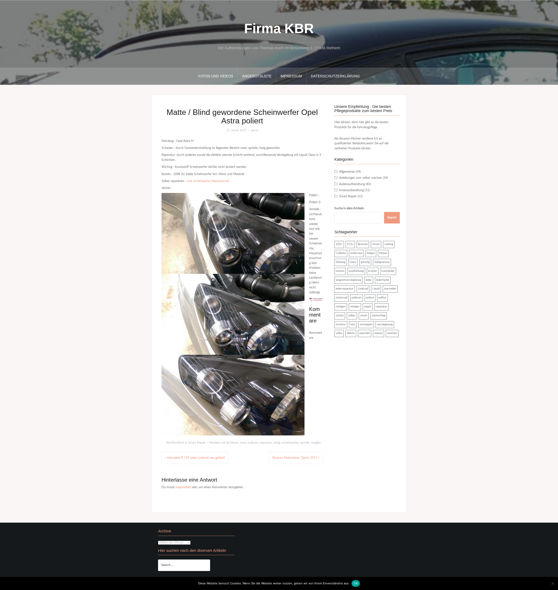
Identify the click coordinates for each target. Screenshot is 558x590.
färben (383, 253)
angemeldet (183, 487)
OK (356, 583)
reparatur (266, 442)
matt (243, 442)
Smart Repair (197, 442)
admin (254, 130)
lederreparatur (345, 288)
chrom (376, 244)
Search (391, 217)
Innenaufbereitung (351, 190)
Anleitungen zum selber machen (360, 177)
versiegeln (366, 324)
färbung (340, 262)
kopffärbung (356, 271)
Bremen (363, 244)
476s (350, 244)
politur (382, 297)
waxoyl (378, 333)
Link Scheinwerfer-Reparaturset (208, 181)
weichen (392, 333)
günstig (365, 262)
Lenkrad (363, 288)
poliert (370, 297)
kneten (340, 271)
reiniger (355, 306)
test (352, 324)
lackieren (232, 442)
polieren (253, 442)
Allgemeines (347, 171)
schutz (340, 315)
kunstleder (388, 271)
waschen (364, 333)
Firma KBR (279, 28)
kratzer (372, 271)
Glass (353, 262)
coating (388, 244)
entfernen (356, 253)
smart (363, 315)
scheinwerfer (290, 442)
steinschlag (378, 315)
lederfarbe (382, 280)
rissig (277, 442)
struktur (341, 324)
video (339, 333)
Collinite (341, 253)
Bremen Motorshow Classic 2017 (294, 457)
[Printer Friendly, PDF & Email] (316, 299)
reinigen (341, 306)
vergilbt (316, 442)
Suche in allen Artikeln (349, 208)
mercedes (390, 288)
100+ (339, 244)
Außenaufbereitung (352, 184)
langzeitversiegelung (348, 280)
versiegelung (385, 324)
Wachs (351, 333)
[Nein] (552, 583)
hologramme (382, 262)
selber (352, 315)
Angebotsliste (257, 76)
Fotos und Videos (215, 76)
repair (367, 306)
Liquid (376, 288)
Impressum (291, 76)
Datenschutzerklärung (335, 76)
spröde (304, 442)
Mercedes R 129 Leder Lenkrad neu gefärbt (196, 457)
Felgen (371, 253)
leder (369, 280)
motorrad (341, 297)
